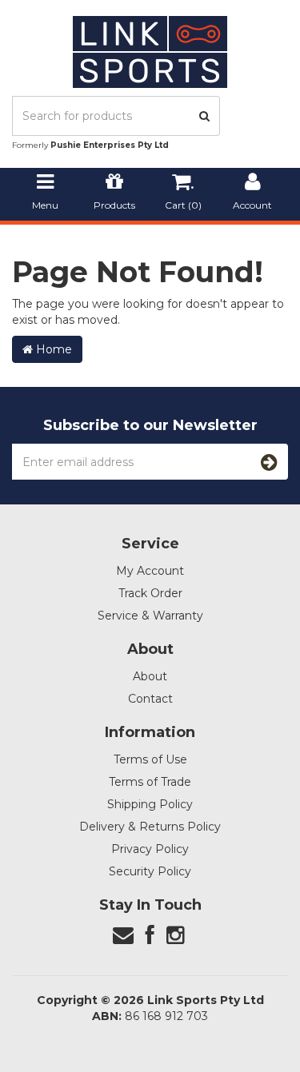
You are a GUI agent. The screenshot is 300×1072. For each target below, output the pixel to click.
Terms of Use (150, 759)
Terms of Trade (150, 782)
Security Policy (150, 871)
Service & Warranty (150, 615)
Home (52, 349)
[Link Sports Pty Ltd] (150, 51)
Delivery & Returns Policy (150, 826)
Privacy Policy (150, 849)
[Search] (205, 116)
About (150, 676)
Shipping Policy (150, 804)
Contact (150, 698)
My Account (150, 571)
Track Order (150, 593)
